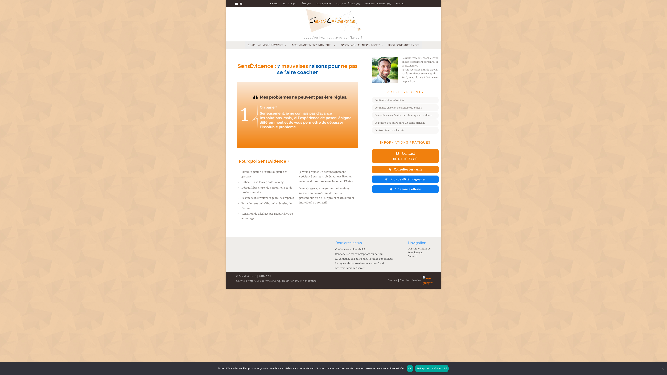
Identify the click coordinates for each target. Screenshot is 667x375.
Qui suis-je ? (290, 3)
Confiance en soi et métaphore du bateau (398, 107)
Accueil (274, 3)
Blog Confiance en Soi (403, 45)
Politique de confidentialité (432, 368)
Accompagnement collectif (360, 45)
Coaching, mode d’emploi (265, 45)
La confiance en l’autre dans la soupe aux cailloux (404, 115)
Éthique (306, 3)
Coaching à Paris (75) (348, 3)
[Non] (662, 368)
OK (410, 368)
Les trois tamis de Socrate (389, 130)
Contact (400, 3)
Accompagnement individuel (312, 45)
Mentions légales (410, 280)
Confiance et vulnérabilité (389, 100)
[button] (267, 45)
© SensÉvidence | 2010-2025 (253, 276)
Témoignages (323, 3)
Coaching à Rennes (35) (378, 3)
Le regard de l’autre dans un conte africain (400, 122)
